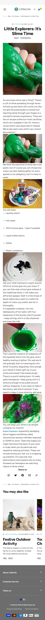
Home (4, 16)
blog (9, 16)
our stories (15, 16)
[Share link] (36, 475)
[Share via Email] (30, 475)
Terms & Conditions (31, 609)
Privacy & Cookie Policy (14, 609)
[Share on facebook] (23, 475)
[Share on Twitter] (9, 475)
